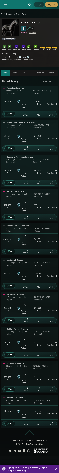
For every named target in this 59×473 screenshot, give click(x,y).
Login (39, 4)
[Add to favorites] (39, 23)
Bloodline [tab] (40, 73)
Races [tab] (5, 73)
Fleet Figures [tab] (27, 73)
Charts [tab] (15, 73)
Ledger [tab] (51, 73)
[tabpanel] (29, 253)
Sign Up (51, 4)
